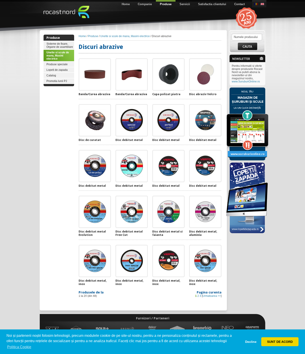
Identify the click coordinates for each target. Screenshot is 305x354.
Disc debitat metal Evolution (92, 233)
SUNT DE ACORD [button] (280, 342)
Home (126, 4)
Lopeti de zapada (57, 69)
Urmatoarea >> (212, 295)
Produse (165, 4)
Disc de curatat (90, 140)
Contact (239, 4)
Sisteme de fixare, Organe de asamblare (59, 45)
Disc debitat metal (129, 140)
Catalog (51, 75)
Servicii (185, 4)
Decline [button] (251, 342)
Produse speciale (57, 64)
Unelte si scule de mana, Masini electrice (57, 55)
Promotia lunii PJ (56, 81)
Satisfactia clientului (212, 4)
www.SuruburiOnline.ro (246, 81)
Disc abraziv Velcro (203, 94)
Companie (145, 4)
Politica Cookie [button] (19, 347)
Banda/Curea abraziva (94, 94)
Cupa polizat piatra (166, 94)
